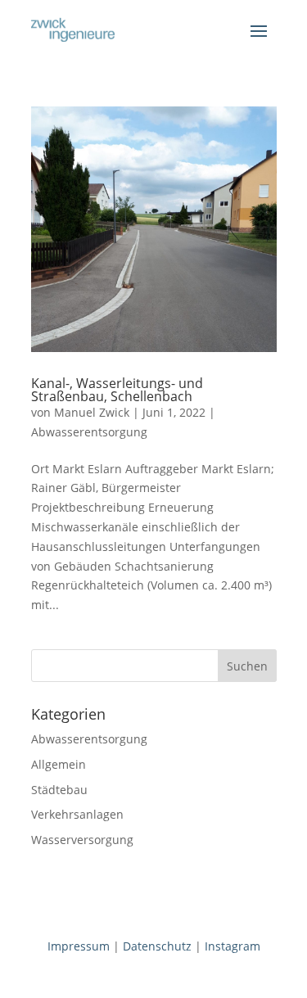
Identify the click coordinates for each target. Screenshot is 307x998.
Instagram (232, 946)
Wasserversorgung (82, 839)
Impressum (78, 946)
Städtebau (59, 789)
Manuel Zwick (91, 412)
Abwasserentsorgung (89, 432)
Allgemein (58, 764)
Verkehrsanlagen (77, 814)
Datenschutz (157, 946)
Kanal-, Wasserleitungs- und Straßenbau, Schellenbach (117, 389)
